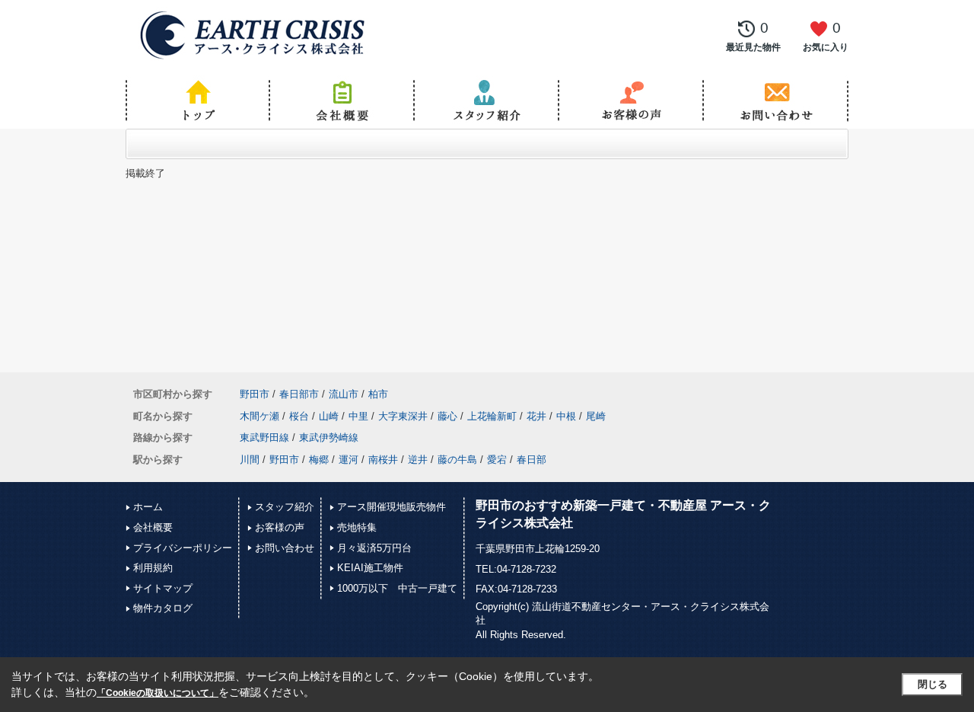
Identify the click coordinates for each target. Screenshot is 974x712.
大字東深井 (403, 416)
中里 (358, 416)
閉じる (932, 684)
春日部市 (299, 394)
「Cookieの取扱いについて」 (157, 693)
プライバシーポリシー (182, 548)
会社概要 (153, 527)
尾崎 (596, 416)
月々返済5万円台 (374, 548)
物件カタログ (163, 608)
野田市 (254, 394)
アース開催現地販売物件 (391, 506)
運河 (348, 459)
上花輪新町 (492, 416)
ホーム (148, 506)
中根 (566, 416)
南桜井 (383, 459)
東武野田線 (264, 437)
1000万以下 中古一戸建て (397, 588)
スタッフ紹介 (284, 506)
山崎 (329, 416)
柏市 (378, 394)
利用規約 (153, 567)
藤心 (447, 416)
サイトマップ (163, 588)
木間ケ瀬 (259, 416)
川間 (249, 459)
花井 (536, 416)
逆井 (418, 459)
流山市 (343, 394)
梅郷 (319, 459)
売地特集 (357, 527)
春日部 (531, 459)
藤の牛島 (457, 459)
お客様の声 (279, 527)
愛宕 (497, 459)
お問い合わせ (284, 548)
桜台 (299, 416)
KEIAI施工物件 (370, 567)
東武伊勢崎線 (328, 437)
